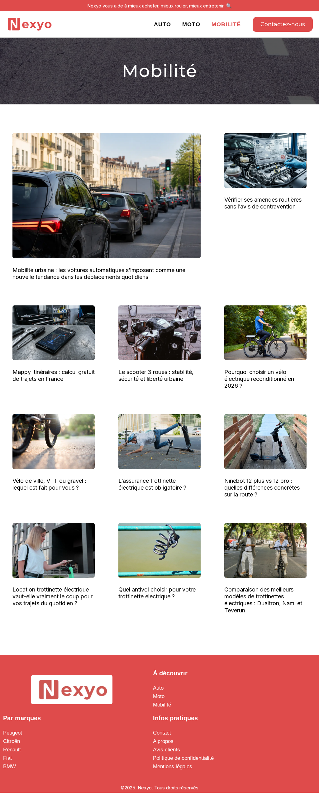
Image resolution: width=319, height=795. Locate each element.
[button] (283, 24)
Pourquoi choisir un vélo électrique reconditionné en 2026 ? (259, 379)
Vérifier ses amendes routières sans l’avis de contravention (263, 203)
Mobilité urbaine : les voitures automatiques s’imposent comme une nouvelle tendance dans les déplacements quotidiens (98, 273)
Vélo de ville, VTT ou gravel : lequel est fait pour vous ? (49, 484)
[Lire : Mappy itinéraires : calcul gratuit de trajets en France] (53, 332)
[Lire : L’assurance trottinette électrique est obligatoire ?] (159, 441)
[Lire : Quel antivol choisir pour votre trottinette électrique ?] (159, 550)
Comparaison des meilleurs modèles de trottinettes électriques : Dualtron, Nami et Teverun (263, 599)
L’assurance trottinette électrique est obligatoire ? (152, 484)
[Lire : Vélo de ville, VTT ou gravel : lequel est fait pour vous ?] (53, 441)
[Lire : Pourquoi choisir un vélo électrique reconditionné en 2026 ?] (265, 332)
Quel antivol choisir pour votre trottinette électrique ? (157, 593)
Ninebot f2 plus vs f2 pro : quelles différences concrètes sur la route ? (262, 487)
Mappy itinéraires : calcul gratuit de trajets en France (53, 375)
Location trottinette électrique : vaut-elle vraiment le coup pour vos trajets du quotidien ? (52, 596)
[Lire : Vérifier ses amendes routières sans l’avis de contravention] (265, 159)
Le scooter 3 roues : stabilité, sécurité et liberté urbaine (155, 375)
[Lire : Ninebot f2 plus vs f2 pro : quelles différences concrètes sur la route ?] (265, 441)
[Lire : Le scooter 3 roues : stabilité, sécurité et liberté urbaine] (159, 332)
